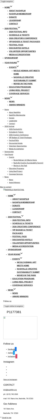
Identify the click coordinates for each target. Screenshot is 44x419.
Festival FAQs (16, 45)
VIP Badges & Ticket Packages (24, 42)
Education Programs (20, 87)
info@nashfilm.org (10, 390)
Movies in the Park (23, 84)
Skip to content (5, 187)
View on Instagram (10, 380)
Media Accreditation (19, 55)
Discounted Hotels (19, 48)
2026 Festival (11, 29)
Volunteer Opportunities (22, 51)
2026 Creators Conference (23, 38)
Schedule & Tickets (19, 35)
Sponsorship (11, 58)
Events (12, 67)
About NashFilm (17, 11)
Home (7, 7)
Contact (13, 24)
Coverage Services (19, 94)
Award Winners (17, 105)
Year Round (11, 63)
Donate (13, 17)
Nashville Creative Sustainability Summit (28, 163)
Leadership (15, 20)
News (7, 98)
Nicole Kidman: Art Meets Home (25, 160)
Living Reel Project (19, 90)
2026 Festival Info (18, 32)
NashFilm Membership (20, 14)
